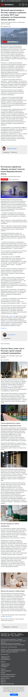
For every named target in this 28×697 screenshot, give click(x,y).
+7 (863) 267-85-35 (5, 664)
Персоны (20, 633)
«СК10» (10, 386)
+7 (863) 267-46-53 (5, 665)
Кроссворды (4, 634)
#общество (3, 328)
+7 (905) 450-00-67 (5, 658)
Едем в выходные (5, 633)
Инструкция (13, 633)
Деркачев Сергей (12, 148)
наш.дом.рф (8, 616)
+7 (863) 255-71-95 (5, 656)
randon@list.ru (4, 666)
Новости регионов (15, 635)
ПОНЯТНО (14, 694)
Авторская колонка (19, 634)
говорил (11, 316)
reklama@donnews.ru (6, 659)
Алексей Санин (11, 334)
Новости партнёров (5, 635)
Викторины (10, 634)
